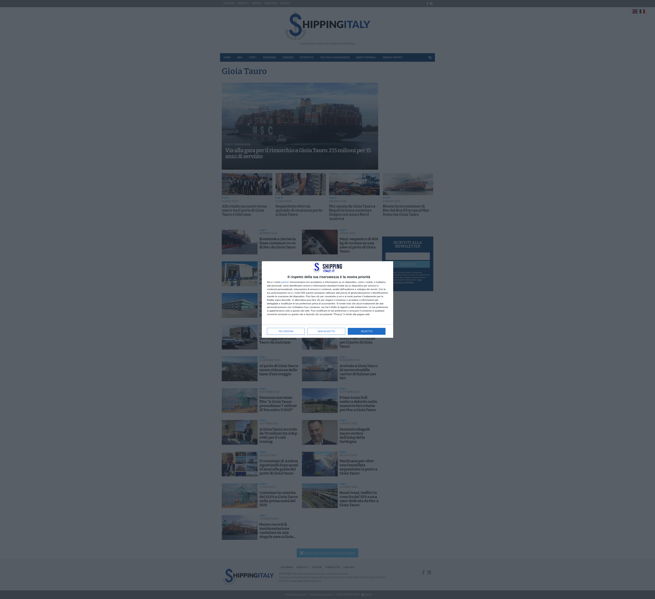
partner (285, 282)
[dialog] (327, 299)
